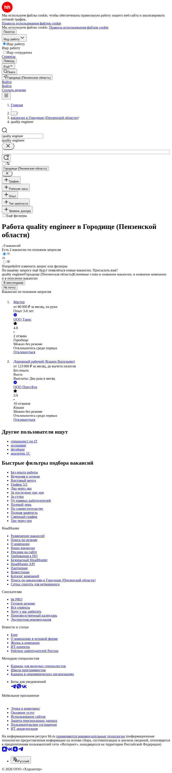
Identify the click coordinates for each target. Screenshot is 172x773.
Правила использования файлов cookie (78, 27)
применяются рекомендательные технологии (90, 736)
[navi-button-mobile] (6, 96)
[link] (9, 71)
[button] (7, 82)
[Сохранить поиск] (6, 158)
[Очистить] (8, 146)
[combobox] (22, 136)
